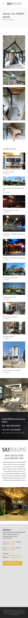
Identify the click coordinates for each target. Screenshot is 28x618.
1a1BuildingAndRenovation (12, 555)
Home (4, 19)
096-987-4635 (10, 542)
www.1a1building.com (15, 557)
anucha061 (11, 550)
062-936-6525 (10, 548)
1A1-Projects (9, 19)
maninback (11, 544)
